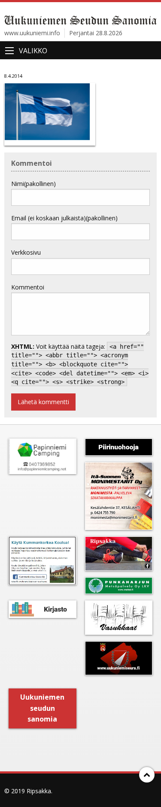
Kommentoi (27, 287)
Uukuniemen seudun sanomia (42, 708)
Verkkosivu (26, 252)
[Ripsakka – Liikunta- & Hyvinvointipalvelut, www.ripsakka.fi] (119, 553)
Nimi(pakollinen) (33, 184)
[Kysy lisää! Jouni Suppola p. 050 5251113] (42, 560)
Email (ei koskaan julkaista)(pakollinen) (64, 218)
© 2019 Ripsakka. (28, 791)
